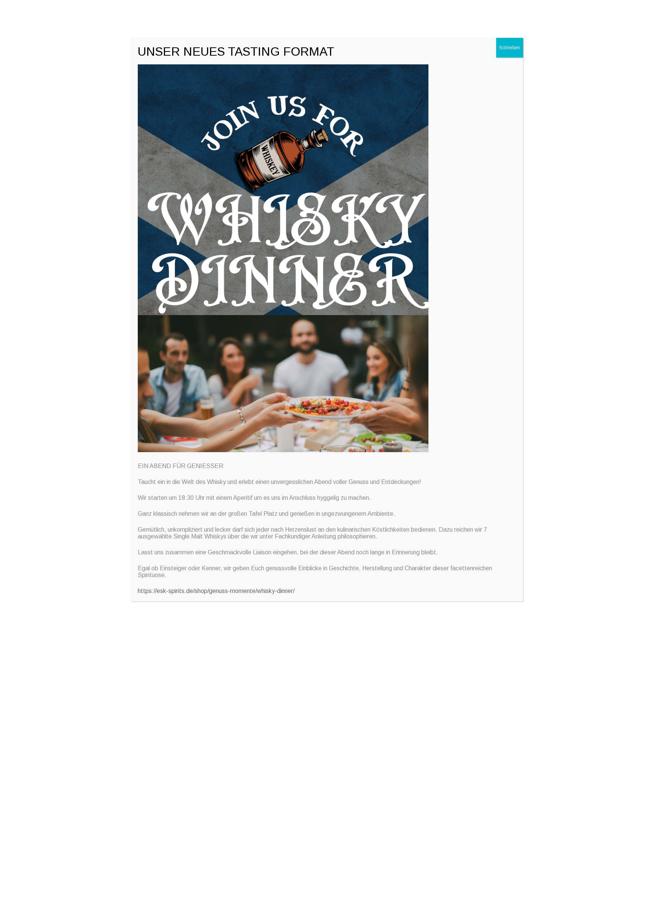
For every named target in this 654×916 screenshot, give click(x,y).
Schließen (509, 47)
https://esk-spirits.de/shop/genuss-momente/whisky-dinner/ (216, 591)
